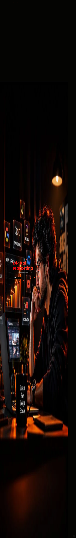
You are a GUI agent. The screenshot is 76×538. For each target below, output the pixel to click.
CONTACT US (59, 1)
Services (37, 1)
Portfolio (42, 1)
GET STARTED (17, 276)
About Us (33, 1)
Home (29, 1)
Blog (46, 1)
